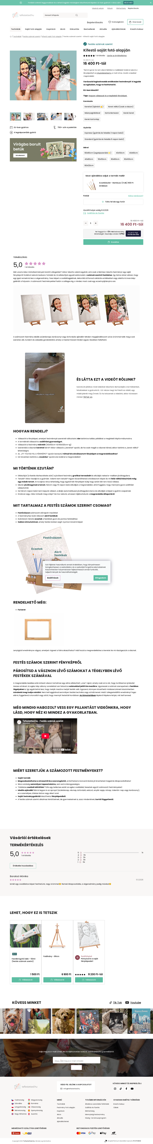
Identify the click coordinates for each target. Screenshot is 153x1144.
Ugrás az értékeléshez (117, 55)
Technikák (61, 1104)
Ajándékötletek (63, 1121)
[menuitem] (16, 29)
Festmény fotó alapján (66, 1107)
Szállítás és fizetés (95, 213)
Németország (20, 1110)
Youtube (135, 1002)
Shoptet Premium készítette (117, 1141)
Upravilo (134, 1141)
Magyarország (36, 1100)
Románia (34, 1103)
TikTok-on (87, 397)
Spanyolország (37, 1110)
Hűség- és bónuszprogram (95, 1118)
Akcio (59, 1114)
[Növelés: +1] (95, 223)
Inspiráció (60, 1111)
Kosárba (115, 242)
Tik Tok (117, 1002)
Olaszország (36, 1107)
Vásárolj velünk (98, 8)
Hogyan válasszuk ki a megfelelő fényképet (108, 95)
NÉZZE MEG (128, 3)
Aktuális (60, 1118)
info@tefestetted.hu (103, 73)
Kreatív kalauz (118, 1104)
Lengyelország (20, 1107)
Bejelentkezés (95, 22)
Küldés (76, 1067)
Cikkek (115, 1107)
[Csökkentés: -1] (85, 223)
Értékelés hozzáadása (23, 865)
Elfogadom (100, 578)
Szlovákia (18, 1103)
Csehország (19, 1100)
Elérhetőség (121, 8)
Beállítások (52, 578)
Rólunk (110, 8)
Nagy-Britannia (21, 1114)
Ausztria (34, 1114)
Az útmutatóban (88, 695)
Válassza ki (27, 979)
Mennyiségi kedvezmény (95, 1114)
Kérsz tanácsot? (135, 195)
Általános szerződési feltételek (97, 1104)
